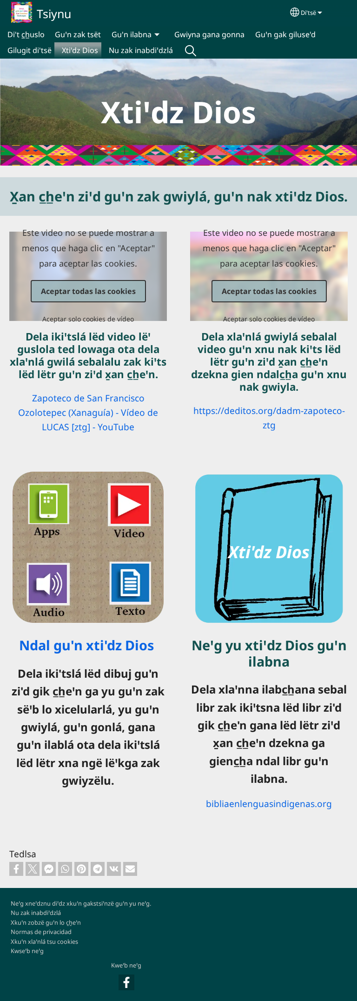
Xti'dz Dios (80, 50)
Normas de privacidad (41, 932)
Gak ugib (190, 50)
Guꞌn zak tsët (78, 34)
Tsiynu (54, 13)
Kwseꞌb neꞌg (27, 951)
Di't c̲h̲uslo (26, 34)
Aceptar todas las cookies (88, 291)
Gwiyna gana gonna (209, 34)
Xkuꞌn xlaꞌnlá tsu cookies (44, 941)
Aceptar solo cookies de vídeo (88, 318)
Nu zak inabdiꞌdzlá (141, 50)
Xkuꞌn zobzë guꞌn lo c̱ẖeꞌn (46, 922)
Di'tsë (308, 12)
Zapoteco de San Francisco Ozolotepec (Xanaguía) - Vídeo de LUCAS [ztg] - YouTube (88, 412)
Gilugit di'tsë (29, 50)
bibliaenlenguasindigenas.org (269, 803)
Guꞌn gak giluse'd (285, 34)
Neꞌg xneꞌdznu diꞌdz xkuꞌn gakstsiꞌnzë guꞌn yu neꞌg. (81, 903)
